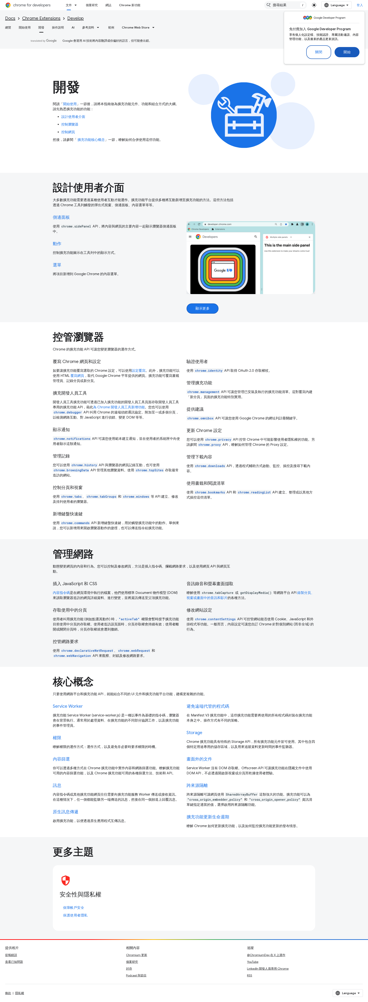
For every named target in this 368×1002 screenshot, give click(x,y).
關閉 (318, 52)
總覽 (8, 27)
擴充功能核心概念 (91, 140)
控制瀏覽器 (69, 124)
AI (73, 27)
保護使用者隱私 (75, 915)
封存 (129, 969)
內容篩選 (61, 759)
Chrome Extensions (41, 18)
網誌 (108, 5)
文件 (69, 5)
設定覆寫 (138, 371)
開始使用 (25, 27)
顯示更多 (203, 308)
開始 (347, 52)
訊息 (57, 785)
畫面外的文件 (199, 759)
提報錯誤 (11, 955)
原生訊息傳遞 (65, 812)
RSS (249, 975)
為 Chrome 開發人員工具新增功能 (119, 407)
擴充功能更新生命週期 (208, 817)
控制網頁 (68, 132)
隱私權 (19, 993)
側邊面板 (61, 217)
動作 (57, 243)
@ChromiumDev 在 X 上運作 (266, 955)
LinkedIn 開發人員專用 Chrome (268, 969)
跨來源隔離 (197, 785)
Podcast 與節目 (136, 975)
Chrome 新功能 (129, 5)
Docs (10, 18)
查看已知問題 (14, 962)
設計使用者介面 (73, 117)
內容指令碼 (61, 593)
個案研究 (92, 5)
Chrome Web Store (136, 27)
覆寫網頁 (77, 376)
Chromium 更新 (136, 955)
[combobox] (285, 5)
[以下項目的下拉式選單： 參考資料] (99, 27)
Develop (75, 18)
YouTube (252, 962)
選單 (57, 265)
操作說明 (58, 27)
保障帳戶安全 (73, 908)
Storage (194, 732)
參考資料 (88, 27)
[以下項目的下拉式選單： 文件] (77, 5)
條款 (8, 993)
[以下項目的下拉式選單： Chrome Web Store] (155, 27)
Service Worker (68, 706)
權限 (57, 737)
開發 (41, 27)
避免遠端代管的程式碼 (208, 706)
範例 (111, 27)
